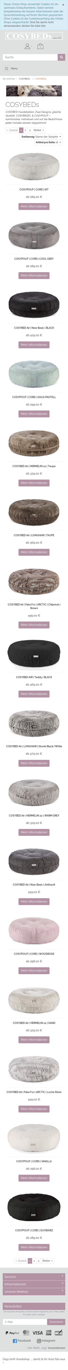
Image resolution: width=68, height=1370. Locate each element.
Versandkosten (56, 1347)
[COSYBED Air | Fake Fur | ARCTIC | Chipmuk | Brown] (34, 581)
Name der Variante (40, 136)
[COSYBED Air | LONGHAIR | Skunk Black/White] (34, 723)
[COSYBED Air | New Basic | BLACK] (34, 305)
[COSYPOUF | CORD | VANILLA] (34, 1138)
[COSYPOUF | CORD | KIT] (34, 166)
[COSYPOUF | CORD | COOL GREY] (34, 235)
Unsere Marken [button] (16, 1292)
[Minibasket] (40, 46)
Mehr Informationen (34, 206)
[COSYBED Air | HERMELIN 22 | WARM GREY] (34, 792)
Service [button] (10, 1277)
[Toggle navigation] (6, 68)
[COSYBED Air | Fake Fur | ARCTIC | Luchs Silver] (34, 1069)
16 (47, 142)
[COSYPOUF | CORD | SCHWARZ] (34, 1207)
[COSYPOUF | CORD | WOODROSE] (34, 931)
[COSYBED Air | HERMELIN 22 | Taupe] (34, 443)
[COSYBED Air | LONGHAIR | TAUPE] (34, 512)
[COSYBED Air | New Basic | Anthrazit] (34, 861)
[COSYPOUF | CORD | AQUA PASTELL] (34, 374)
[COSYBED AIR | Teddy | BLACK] (34, 654)
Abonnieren (56, 1321)
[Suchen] (61, 57)
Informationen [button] (15, 1284)
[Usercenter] (28, 46)
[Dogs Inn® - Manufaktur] (34, 36)
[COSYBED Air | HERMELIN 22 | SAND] (34, 1000)
